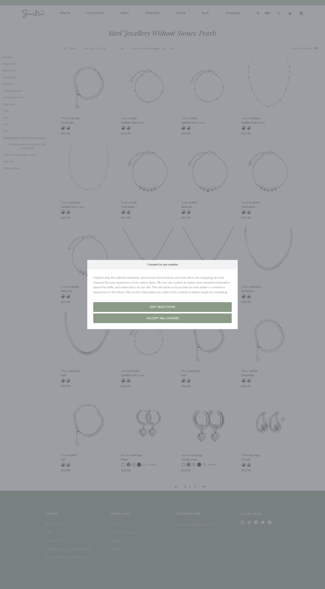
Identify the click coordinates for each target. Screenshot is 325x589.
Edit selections (162, 306)
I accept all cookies (162, 318)
